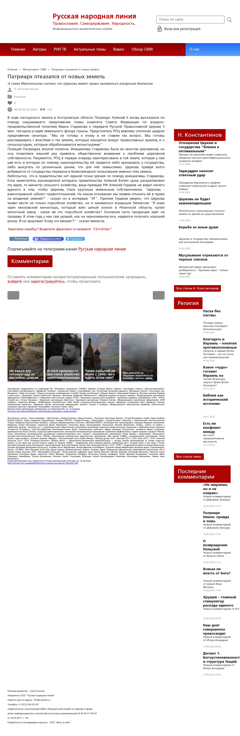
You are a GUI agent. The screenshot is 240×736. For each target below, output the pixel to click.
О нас (194, 49)
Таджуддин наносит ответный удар (196, 173)
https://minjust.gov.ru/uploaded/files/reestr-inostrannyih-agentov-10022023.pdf (43, 463)
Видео (118, 49)
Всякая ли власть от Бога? (217, 571)
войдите (15, 281)
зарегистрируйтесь (47, 281)
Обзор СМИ (142, 49)
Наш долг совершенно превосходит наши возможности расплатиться (215, 629)
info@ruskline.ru (42, 700)
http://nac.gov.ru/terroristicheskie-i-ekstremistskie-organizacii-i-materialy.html (42, 411)
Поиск (229, 19)
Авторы (39, 49)
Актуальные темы (90, 49)
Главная (18, 49)
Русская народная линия (102, 249)
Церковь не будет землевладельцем (195, 201)
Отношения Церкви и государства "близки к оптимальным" (199, 147)
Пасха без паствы (211, 313)
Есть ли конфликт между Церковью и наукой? (213, 428)
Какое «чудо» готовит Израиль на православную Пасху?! (216, 371)
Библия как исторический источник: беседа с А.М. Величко (215, 400)
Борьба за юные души (198, 227)
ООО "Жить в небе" (60, 722)
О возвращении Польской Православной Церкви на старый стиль (216, 545)
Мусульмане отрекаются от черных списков (203, 257)
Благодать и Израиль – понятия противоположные (220, 343)
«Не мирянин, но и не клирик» (215, 489)
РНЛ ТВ (60, 49)
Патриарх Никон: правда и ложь (216, 517)
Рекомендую (21, 238)
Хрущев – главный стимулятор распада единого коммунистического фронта (221, 601)
